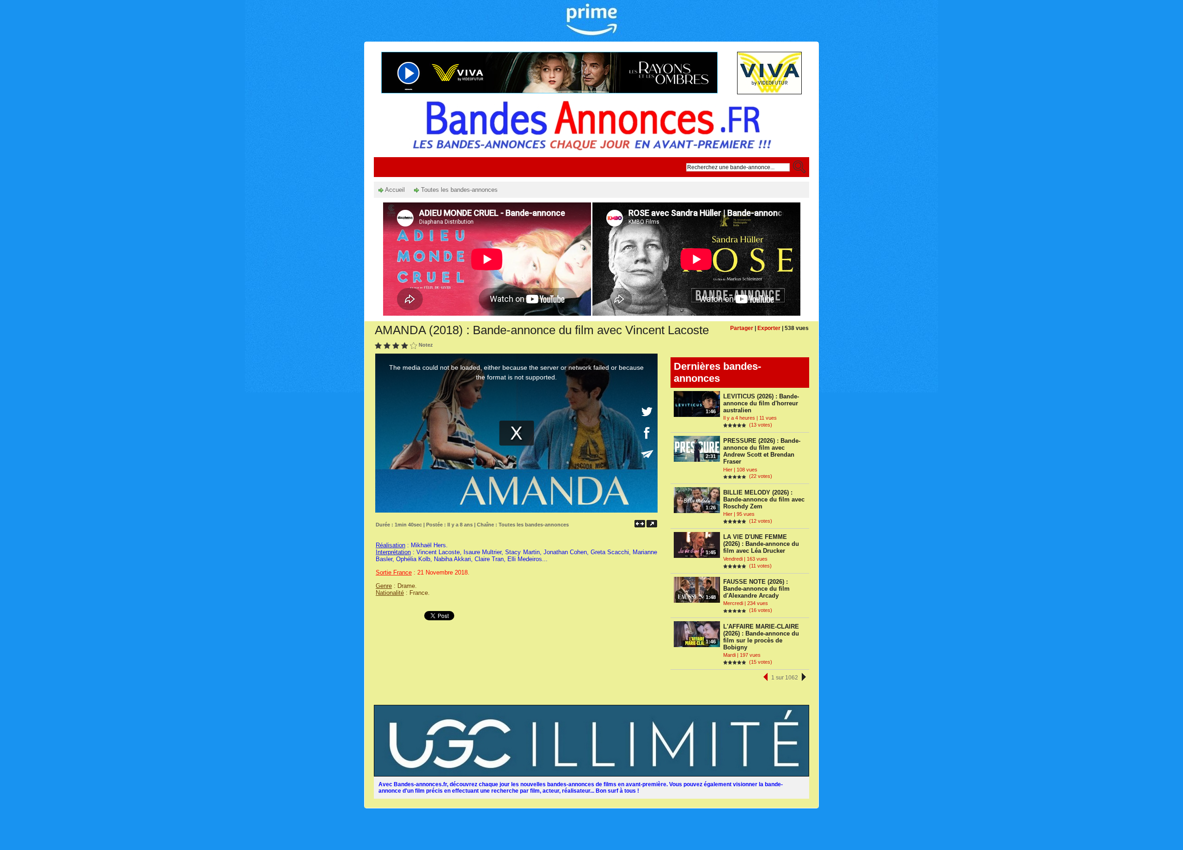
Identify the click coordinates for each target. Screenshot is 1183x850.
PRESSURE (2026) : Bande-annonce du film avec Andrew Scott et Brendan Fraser (761, 451)
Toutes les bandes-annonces (458, 189)
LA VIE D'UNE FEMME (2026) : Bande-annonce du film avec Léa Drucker (761, 543)
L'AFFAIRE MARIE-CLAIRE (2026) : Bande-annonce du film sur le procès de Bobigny (761, 637)
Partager (741, 328)
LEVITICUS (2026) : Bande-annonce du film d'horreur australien (761, 403)
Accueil (394, 189)
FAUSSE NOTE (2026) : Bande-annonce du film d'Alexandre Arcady (756, 588)
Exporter (769, 328)
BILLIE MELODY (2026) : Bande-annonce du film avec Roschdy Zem (764, 499)
